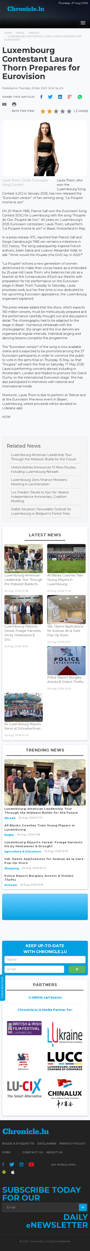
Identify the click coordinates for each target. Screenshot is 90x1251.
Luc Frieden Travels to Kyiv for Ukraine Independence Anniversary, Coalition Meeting (40, 496)
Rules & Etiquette (18, 1143)
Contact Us (32, 1152)
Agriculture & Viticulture (22, 851)
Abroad (34, 32)
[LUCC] (65, 1061)
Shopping (11, 868)
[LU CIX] (24, 1088)
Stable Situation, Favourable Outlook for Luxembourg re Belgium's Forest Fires (41, 511)
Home (8, 32)
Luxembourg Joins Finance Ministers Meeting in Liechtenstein (39, 482)
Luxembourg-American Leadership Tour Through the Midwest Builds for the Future (43, 457)
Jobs (6, 1152)
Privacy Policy (72, 1143)
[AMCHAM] (24, 1062)
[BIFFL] (24, 1028)
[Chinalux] (65, 1093)
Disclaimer (46, 1143)
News (20, 32)
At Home (10, 885)
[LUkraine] (65, 1034)
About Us (54, 1152)
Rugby (9, 834)
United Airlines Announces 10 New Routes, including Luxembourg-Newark (43, 469)
